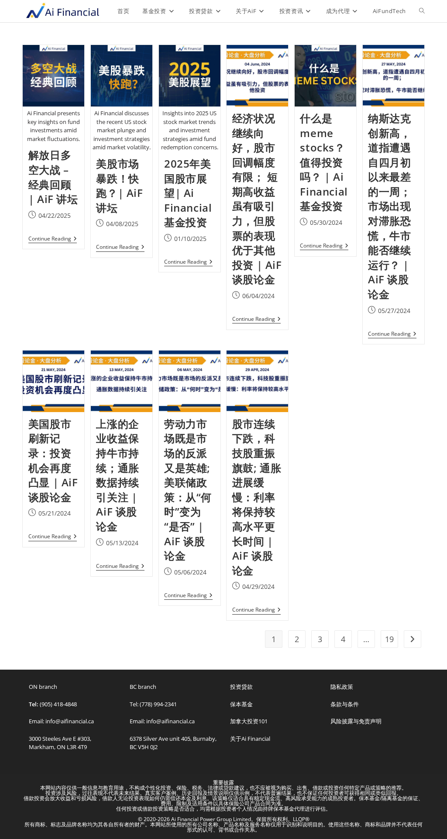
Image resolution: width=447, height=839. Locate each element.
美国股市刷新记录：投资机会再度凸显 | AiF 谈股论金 (53, 460)
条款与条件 (344, 704)
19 (389, 639)
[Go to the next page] (412, 639)
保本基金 (241, 704)
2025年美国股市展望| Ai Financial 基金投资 (188, 192)
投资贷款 (241, 687)
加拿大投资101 (249, 721)
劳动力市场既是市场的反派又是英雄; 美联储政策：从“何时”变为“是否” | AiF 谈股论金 (188, 489)
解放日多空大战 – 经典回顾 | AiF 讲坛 (53, 177)
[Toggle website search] (422, 11)
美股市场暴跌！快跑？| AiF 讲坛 (119, 185)
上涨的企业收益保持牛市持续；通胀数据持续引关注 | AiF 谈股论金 (117, 474)
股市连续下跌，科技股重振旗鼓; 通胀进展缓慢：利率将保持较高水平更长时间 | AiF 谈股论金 (257, 497)
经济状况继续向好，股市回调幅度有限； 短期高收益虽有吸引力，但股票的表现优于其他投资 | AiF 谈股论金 (257, 199)
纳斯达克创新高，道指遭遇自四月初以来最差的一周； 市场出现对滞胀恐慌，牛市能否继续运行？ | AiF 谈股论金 (389, 206)
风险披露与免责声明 (356, 721)
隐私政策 (341, 687)
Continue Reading (52, 239)
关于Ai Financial (250, 739)
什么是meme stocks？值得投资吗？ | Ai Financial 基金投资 (323, 162)
